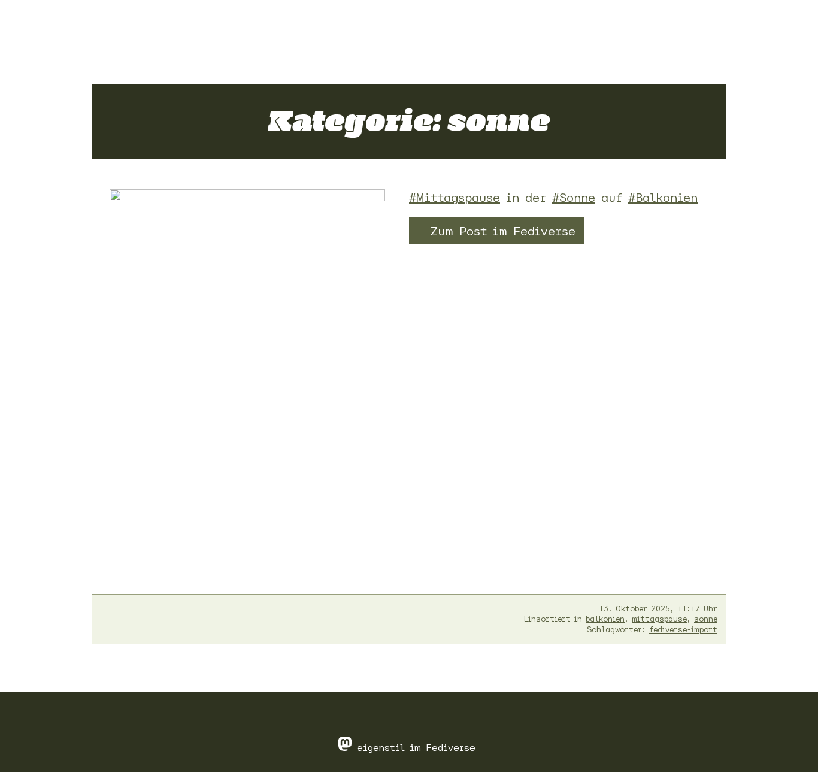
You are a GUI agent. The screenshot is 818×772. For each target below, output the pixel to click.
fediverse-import (683, 629)
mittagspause (659, 618)
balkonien (605, 618)
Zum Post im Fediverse (503, 230)
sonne (705, 618)
